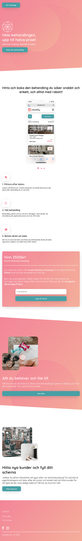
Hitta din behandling (15, 50)
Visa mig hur (11, 489)
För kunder (6, 516)
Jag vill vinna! (41, 298)
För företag (11, 5)
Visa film (41, 393)
